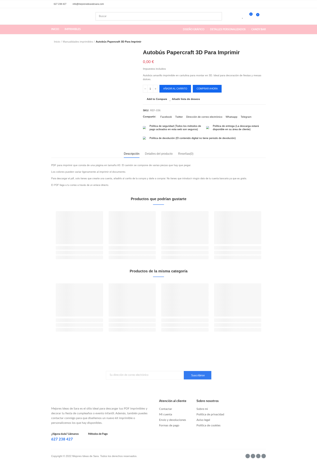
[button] (58, 4)
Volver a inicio (258, 42)
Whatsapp (231, 116)
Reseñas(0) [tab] (185, 153)
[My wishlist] (242, 16)
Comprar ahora (207, 88)
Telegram (246, 116)
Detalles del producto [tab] (159, 153)
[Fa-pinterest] (263, 456)
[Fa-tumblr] (253, 456)
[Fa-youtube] (258, 456)
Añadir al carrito (175, 88)
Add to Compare (157, 99)
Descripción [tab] (131, 153)
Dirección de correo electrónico (204, 116)
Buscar (216, 16)
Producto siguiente (263, 42)
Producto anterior (254, 42)
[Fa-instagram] (247, 456)
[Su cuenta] (264, 16)
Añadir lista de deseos (186, 99)
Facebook (166, 116)
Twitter (179, 116)
